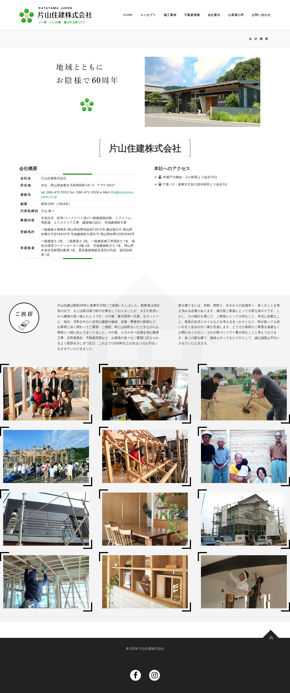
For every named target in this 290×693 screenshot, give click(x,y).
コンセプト (148, 15)
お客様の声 (236, 15)
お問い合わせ (261, 15)
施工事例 (170, 15)
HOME (128, 15)
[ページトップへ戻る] (271, 638)
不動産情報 (192, 15)
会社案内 (214, 15)
